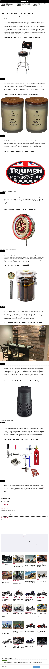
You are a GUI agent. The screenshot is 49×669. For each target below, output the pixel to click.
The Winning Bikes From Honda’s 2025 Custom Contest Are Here (7, 632)
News (3, 563)
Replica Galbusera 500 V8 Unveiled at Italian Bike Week (42, 615)
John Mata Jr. (4, 18)
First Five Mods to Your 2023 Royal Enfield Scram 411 (9, 505)
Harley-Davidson (28, 597)
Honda (38, 579)
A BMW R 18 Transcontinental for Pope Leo (18, 647)
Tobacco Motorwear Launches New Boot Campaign (9, 514)
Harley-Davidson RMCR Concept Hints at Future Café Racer (24, 542)
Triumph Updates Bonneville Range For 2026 (6, 582)
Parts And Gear (4, 499)
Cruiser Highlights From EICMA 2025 (39, 545)
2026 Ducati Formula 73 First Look (39, 541)
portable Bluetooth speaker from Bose (13, 427)
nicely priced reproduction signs (12, 200)
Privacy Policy (5, 658)
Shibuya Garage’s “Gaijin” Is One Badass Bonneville (39, 548)
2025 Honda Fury (21, 545)
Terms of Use (10, 658)
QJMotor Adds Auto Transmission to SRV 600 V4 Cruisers (9, 542)
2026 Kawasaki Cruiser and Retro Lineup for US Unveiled (30, 582)
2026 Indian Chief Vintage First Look (8, 546)
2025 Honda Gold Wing (41, 581)
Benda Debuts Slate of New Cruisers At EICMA (9, 549)
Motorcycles (28, 563)
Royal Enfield (5, 597)
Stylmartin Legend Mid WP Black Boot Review (8, 519)
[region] (24, 667)
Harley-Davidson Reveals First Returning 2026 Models (23, 548)
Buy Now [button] (2, 193)
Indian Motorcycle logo (40, 255)
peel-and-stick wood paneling (22, 372)
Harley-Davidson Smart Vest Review (6, 501)
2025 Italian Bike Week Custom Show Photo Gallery (6, 615)
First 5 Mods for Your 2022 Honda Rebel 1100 (8, 510)
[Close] (47, 667)
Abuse (15, 658)
